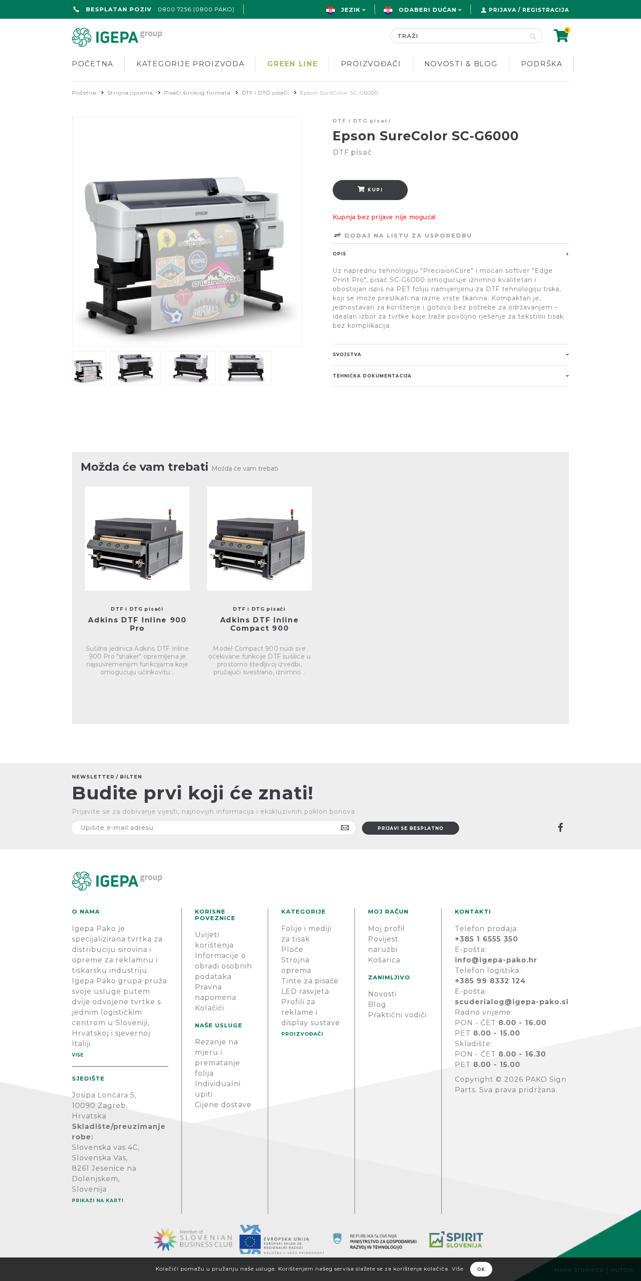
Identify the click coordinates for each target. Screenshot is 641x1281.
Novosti (382, 994)
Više (78, 1055)
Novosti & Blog (461, 64)
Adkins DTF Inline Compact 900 (259, 624)
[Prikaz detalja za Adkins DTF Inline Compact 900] (259, 538)
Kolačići (209, 1008)
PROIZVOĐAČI (302, 1034)
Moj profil (386, 928)
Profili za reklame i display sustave (310, 1012)
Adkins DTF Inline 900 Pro (137, 624)
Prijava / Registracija (529, 10)
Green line (292, 64)
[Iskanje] (533, 35)
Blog (377, 1004)
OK (481, 1269)
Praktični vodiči (397, 1015)
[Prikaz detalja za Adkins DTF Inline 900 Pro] (137, 538)
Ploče (292, 949)
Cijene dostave (223, 1105)
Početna (92, 64)
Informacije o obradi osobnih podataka (223, 966)
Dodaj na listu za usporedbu (407, 235)
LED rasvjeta (305, 991)
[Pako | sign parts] (320, 881)
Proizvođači (371, 64)
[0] (561, 38)
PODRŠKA (542, 64)
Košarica (384, 960)
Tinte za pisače (310, 981)
